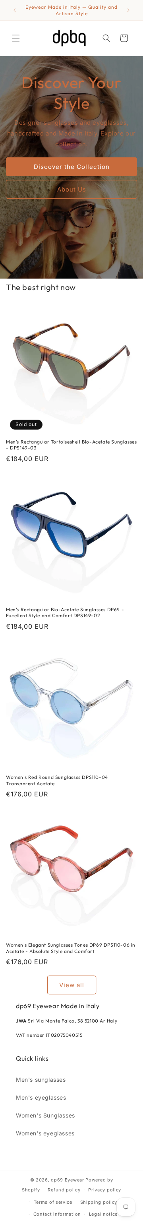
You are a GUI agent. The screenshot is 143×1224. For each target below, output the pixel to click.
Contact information (57, 1214)
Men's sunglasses (41, 1079)
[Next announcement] (128, 10)
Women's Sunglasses (45, 1115)
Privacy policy (104, 1190)
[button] (16, 38)
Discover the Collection (72, 166)
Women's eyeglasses (45, 1133)
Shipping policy (99, 1202)
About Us (71, 189)
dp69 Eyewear (67, 1180)
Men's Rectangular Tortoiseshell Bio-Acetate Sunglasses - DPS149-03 (71, 445)
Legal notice (103, 1214)
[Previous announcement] (14, 10)
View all (71, 985)
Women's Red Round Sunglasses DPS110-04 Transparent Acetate (57, 780)
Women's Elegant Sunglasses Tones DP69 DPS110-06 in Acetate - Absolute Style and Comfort (70, 948)
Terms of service (53, 1202)
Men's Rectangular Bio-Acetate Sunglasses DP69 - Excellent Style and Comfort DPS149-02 (65, 612)
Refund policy (64, 1190)
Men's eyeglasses (41, 1097)
